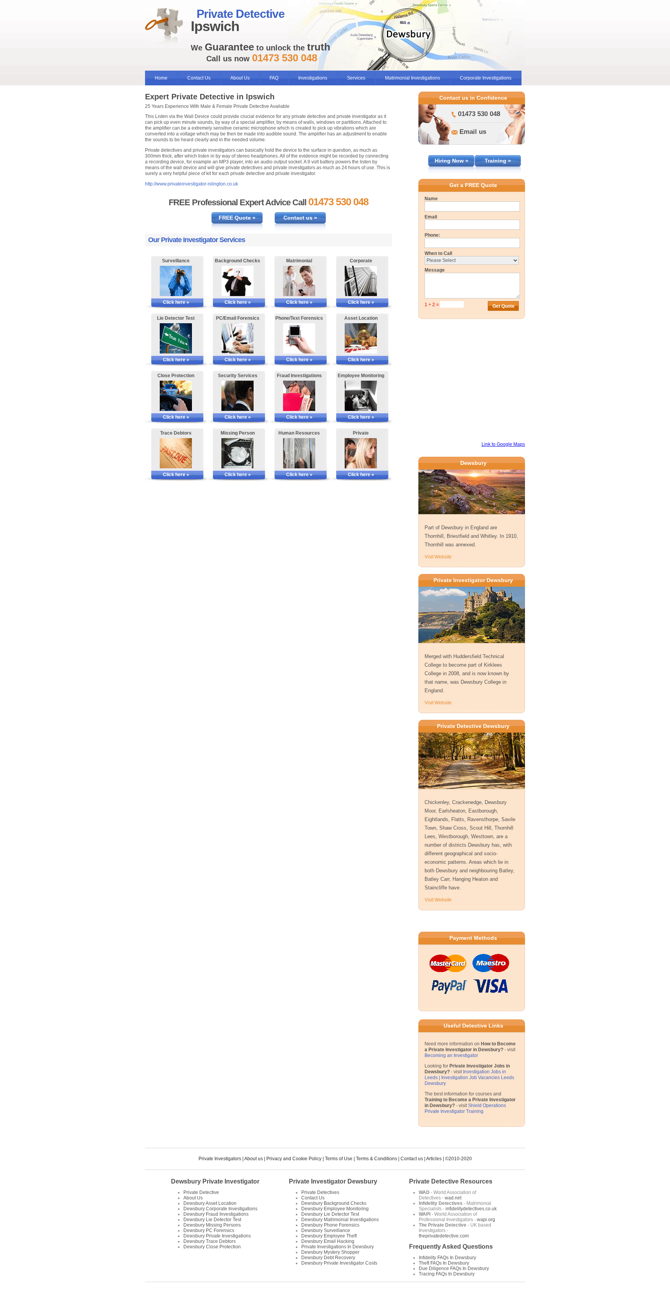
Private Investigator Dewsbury (333, 1181)
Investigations (312, 78)
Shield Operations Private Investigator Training (465, 1108)
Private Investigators (220, 1158)
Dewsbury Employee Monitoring (335, 1208)
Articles (434, 1158)
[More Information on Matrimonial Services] (299, 281)
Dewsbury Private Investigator (215, 1181)
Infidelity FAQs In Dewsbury (447, 1257)
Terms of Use (338, 1158)
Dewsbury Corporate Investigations (220, 1208)
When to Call (438, 253)
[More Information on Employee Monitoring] (361, 396)
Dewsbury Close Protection (212, 1246)
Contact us (412, 1158)
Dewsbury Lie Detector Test (212, 1219)
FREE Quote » (237, 218)
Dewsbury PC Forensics (208, 1230)
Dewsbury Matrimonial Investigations (340, 1219)
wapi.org (486, 1219)
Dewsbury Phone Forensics (330, 1225)
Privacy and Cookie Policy (293, 1158)
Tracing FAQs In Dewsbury (447, 1274)
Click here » (176, 302)
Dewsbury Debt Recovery (328, 1257)
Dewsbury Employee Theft (329, 1236)
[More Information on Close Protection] (176, 396)
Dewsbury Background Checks (333, 1203)
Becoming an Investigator (451, 1055)
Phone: (432, 235)
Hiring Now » (451, 161)
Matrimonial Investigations (412, 78)
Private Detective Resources (450, 1181)
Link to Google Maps (503, 444)
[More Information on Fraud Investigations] (299, 396)
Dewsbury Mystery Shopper (330, 1252)
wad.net (453, 1198)
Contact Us (199, 78)
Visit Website (438, 557)
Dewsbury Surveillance (325, 1230)
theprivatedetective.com (444, 1236)
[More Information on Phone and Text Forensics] (299, 338)
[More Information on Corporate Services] (361, 281)
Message (435, 270)
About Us (240, 78)
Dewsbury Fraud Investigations (216, 1214)
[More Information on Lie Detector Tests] (176, 338)
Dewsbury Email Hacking (327, 1241)
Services (356, 78)
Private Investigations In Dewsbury (337, 1246)
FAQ (273, 78)
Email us (472, 131)
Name (431, 198)
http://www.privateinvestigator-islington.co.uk (191, 184)
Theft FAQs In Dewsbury (444, 1263)
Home (161, 78)
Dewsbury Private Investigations (217, 1236)
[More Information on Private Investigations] (361, 453)
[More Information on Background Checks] (237, 281)
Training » (498, 161)
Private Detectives (320, 1192)
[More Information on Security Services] (237, 396)
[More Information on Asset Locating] (361, 338)
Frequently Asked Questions (451, 1246)
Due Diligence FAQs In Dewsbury (454, 1268)
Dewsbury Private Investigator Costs (339, 1263)
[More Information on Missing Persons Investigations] (237, 453)
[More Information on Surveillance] (176, 281)
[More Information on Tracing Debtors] (176, 453)
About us (253, 1158)
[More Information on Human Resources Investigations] (299, 453)
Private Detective (201, 1192)
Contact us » (300, 218)
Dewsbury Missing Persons (212, 1225)
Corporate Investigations (485, 78)
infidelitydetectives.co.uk (471, 1208)
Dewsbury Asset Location (210, 1203)
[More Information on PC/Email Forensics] (237, 338)
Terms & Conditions (376, 1158)
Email (431, 217)
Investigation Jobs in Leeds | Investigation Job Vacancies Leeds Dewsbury (469, 1077)
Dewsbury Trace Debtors (209, 1241)
